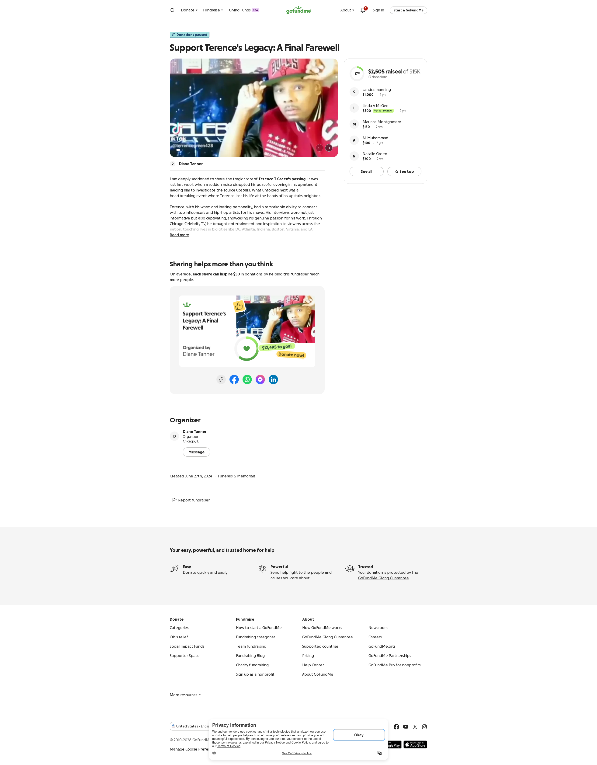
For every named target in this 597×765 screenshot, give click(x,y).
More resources (183, 695)
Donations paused (192, 35)
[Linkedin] (273, 379)
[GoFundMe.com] (298, 10)
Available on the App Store (415, 744)
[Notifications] (362, 10)
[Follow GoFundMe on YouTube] (405, 726)
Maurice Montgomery (382, 122)
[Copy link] (221, 379)
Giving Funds (243, 10)
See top (406, 171)
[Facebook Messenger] (260, 379)
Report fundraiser (194, 500)
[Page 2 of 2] (182, 150)
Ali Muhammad (375, 138)
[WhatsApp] (247, 379)
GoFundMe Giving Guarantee (383, 578)
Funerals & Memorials (236, 476)
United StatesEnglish (194, 726)
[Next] (329, 148)
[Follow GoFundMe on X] (415, 726)
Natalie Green (375, 154)
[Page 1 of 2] (178, 150)
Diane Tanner (195, 431)
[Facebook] (234, 379)
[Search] (172, 10)
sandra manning (377, 89)
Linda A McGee (376, 106)
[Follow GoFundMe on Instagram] (424, 726)
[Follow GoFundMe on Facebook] (396, 726)
